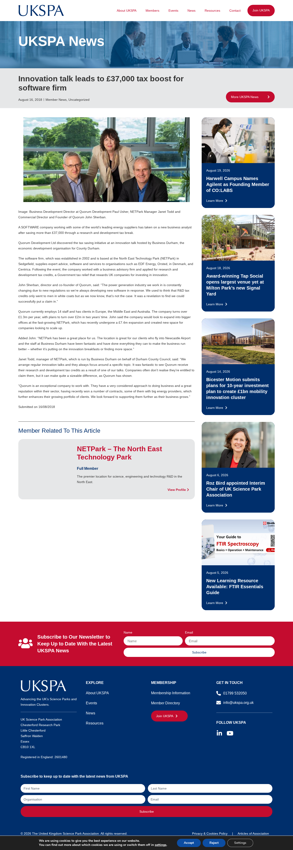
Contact (235, 10)
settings (160, 845)
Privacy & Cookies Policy (210, 833)
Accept (189, 843)
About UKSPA (126, 10)
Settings (240, 843)
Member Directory (165, 703)
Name (128, 632)
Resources (212, 10)
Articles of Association (253, 833)
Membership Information (170, 693)
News (191, 10)
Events (173, 10)
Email (189, 632)
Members (152, 10)
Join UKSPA (261, 10)
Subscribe (146, 811)
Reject (214, 843)
